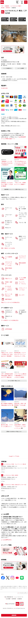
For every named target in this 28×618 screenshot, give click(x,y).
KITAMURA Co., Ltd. (11, 608)
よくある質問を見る (6, 539)
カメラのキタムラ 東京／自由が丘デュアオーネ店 (15, 484)
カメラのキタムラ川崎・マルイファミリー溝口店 (15, 464)
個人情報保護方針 (9, 596)
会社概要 (8, 598)
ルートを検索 (21, 68)
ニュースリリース (19, 596)
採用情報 (14, 598)
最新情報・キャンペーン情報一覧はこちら (14, 189)
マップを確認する (7, 68)
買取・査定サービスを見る (8, 248)
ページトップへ (23, 592)
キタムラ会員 (22, 1)
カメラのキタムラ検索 (16, 6)
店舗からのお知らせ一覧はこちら (14, 431)
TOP (2, 6)
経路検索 (14, 615)
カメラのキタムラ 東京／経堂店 (11, 475)
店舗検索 (7, 6)
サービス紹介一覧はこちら (14, 380)
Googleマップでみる (14, 456)
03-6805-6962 (4, 88)
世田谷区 (8, 7)
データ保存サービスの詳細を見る (9, 320)
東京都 (2, 7)
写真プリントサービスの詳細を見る (10, 302)
